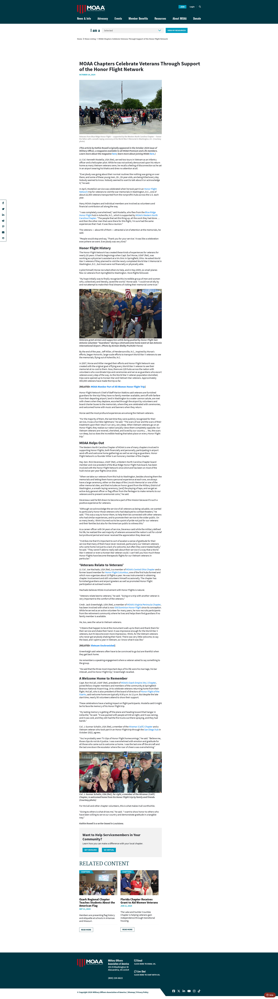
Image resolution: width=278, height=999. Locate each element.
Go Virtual (109, 850)
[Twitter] (179, 991)
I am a (95, 30)
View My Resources (177, 30)
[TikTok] (199, 991)
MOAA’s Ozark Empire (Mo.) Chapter (138, 682)
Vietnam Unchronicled (102, 645)
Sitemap (131, 992)
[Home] (91, 9)
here (114, 153)
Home (79, 39)
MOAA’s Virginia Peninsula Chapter (144, 604)
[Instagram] (194, 991)
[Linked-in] (184, 991)
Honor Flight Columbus (116, 572)
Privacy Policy (142, 992)
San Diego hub (151, 729)
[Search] (200, 6)
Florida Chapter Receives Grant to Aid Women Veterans (139, 900)
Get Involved (90, 850)
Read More (86, 929)
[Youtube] (189, 991)
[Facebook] (174, 991)
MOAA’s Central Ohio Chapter (140, 569)
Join (182, 7)
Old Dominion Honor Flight (127, 607)
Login (192, 6)
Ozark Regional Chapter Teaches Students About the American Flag (97, 902)
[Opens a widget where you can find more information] (270, 995)
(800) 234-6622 (115, 977)
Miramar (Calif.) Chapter (141, 726)
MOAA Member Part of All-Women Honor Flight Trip (118, 386)
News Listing (90, 39)
